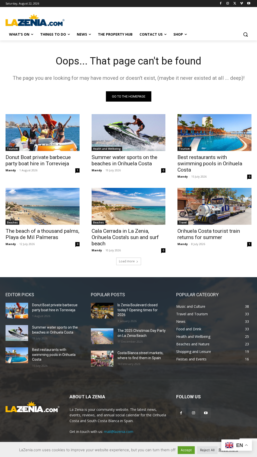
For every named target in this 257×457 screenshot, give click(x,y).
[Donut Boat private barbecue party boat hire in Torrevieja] (43, 132)
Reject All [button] (207, 450)
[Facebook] (221, 4)
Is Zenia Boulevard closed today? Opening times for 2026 (137, 310)
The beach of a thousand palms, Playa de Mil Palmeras (42, 234)
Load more (127, 261)
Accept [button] (186, 450)
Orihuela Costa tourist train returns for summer (208, 234)
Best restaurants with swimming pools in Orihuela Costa (209, 163)
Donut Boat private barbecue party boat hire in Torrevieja (38, 160)
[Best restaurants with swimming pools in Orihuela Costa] (214, 132)
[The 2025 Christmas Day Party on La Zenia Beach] (102, 336)
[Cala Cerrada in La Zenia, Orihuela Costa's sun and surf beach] (129, 206)
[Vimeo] (241, 4)
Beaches (12, 222)
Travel (183, 222)
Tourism (12, 148)
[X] (235, 4)
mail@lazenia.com (118, 431)
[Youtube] (248, 4)
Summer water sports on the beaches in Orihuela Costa (124, 160)
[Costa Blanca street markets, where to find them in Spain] (102, 358)
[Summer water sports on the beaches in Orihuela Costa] (129, 132)
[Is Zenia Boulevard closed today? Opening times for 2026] (102, 311)
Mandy (11, 170)
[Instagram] (228, 4)
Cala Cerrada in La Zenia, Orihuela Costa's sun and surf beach (125, 237)
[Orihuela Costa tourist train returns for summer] (214, 206)
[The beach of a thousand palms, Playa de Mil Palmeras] (43, 206)
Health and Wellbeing (107, 148)
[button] (245, 34)
